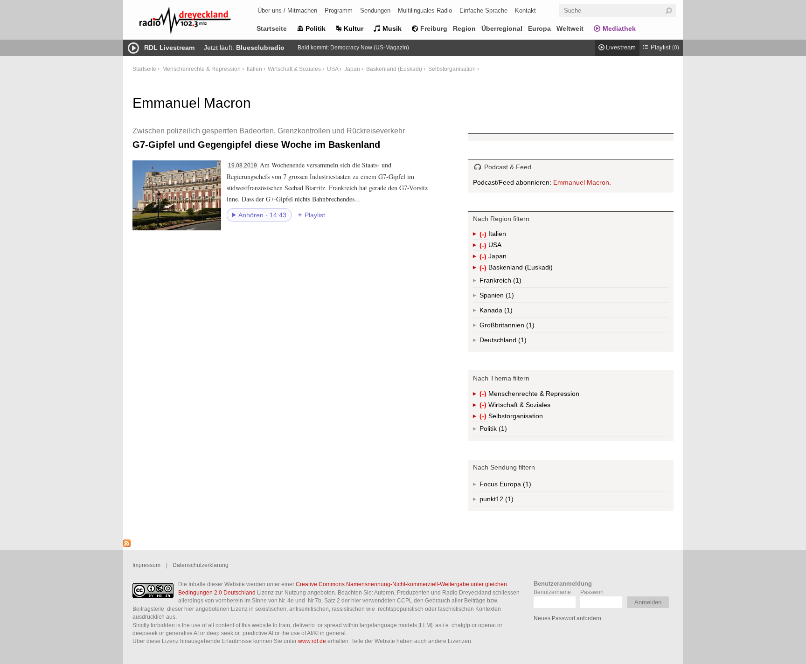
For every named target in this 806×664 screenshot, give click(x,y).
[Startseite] (197, 22)
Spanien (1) (508, 297)
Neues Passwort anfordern (567, 618)
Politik (316, 28)
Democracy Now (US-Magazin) (369, 47)
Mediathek (619, 28)
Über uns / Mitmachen (287, 10)
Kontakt (525, 10)
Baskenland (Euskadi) (394, 69)
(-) (483, 235)
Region (464, 28)
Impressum (146, 565)
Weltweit (570, 28)
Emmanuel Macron (581, 182)
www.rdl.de (312, 641)
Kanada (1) (507, 312)
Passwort (592, 592)
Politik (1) (501, 430)
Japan (352, 69)
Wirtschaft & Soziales (294, 69)
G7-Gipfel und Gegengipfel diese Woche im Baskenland (268, 137)
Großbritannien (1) (529, 326)
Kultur (353, 28)
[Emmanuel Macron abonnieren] (127, 544)
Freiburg (433, 28)
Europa (539, 28)
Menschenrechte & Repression (201, 69)
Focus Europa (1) (516, 485)
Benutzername (552, 592)
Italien (254, 69)
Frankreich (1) (516, 282)
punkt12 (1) (508, 500)
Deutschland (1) (521, 341)
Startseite (272, 28)
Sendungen (375, 10)
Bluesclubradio (260, 47)
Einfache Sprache (483, 10)
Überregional (501, 28)
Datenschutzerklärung (201, 565)
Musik (392, 28)
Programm (339, 10)
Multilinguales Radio (425, 10)
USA (332, 69)
